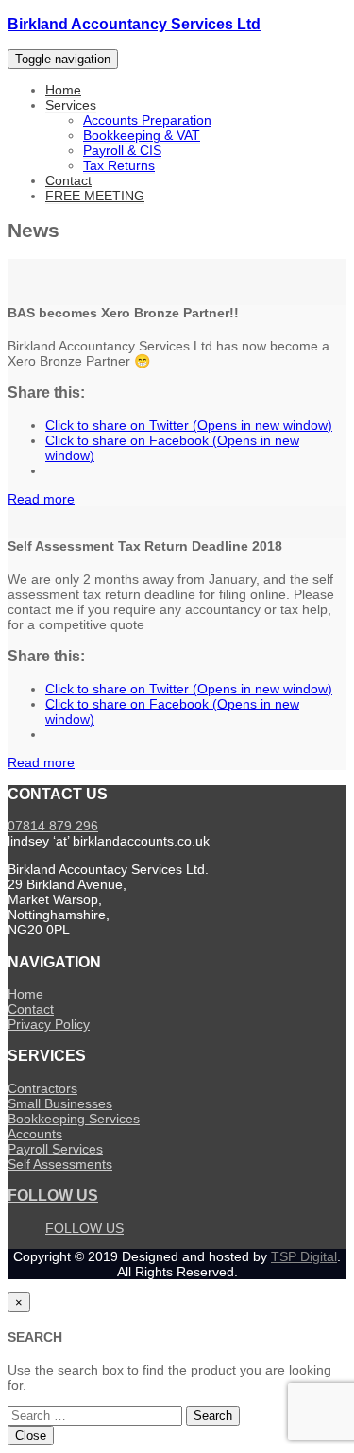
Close (30, 1435)
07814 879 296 (53, 825)
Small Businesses (60, 1103)
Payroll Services (55, 1148)
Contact (68, 180)
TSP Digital (304, 1256)
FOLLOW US (53, 1195)
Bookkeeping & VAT (141, 135)
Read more (41, 498)
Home (63, 89)
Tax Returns (119, 165)
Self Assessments (60, 1163)
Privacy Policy (49, 1024)
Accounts (35, 1133)
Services (70, 104)
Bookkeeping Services (74, 1118)
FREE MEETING (94, 195)
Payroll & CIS (122, 150)
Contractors (42, 1088)
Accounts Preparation (147, 120)
